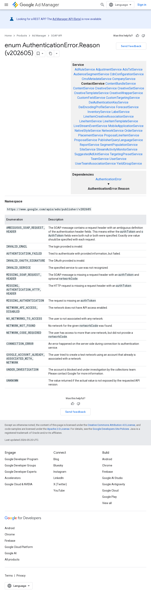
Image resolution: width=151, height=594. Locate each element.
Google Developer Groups (20, 465)
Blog (56, 459)
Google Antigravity (113, 484)
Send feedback (131, 46)
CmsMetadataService (96, 79)
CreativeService (106, 88)
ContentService (83, 88)
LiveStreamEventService (90, 126)
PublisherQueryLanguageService (120, 140)
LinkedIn (58, 478)
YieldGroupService (129, 163)
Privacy (21, 575)
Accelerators (13, 478)
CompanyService (123, 79)
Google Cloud (110, 490)
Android (107, 459)
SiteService (88, 149)
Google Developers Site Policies (111, 428)
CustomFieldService (91, 98)
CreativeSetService (131, 88)
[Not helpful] (143, 36)
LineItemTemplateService (120, 121)
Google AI (11, 553)
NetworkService (113, 130)
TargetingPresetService (126, 154)
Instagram (59, 471)
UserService (118, 159)
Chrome (107, 465)
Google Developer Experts (21, 471)
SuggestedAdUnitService (92, 154)
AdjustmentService (109, 69)
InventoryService (99, 112)
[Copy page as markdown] (50, 53)
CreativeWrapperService (126, 93)
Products (22, 35)
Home (8, 35)
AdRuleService (85, 69)
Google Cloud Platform (19, 547)
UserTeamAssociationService (95, 163)
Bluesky (58, 465)
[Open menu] (6, 4)
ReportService (89, 145)
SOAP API (56, 35)
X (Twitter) (60, 484)
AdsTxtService (132, 69)
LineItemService (90, 121)
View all (107, 503)
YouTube (59, 490)
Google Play (109, 496)
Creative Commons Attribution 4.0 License (111, 425)
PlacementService (90, 135)
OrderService (133, 130)
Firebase (107, 471)
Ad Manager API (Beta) (66, 19)
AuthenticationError (109, 179)
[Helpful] (137, 36)
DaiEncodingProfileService (96, 107)
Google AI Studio (112, 478)
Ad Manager (47, 4)
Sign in (141, 4)
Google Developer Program (21, 459)
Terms (9, 575)
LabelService (120, 112)
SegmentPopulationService (119, 145)
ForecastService (127, 107)
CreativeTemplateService (91, 93)
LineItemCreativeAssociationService (108, 116)
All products (12, 559)
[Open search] (102, 4)
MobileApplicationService (126, 126)
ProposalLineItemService (121, 135)
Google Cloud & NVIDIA (18, 484)
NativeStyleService (88, 130)
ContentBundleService (120, 83)
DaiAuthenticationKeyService (108, 102)
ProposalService (85, 140)
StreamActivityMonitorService (116, 149)
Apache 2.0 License (58, 428)
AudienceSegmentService (91, 74)
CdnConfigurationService (127, 74)
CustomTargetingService (123, 98)
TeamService (100, 159)
